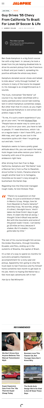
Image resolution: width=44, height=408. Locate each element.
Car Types (6, 10)
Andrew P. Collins (10, 28)
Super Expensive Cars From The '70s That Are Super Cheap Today (10, 389)
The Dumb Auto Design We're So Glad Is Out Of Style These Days (33, 389)
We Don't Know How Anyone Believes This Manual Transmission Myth (11, 356)
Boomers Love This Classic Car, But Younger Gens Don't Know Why (32, 356)
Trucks (15, 10)
